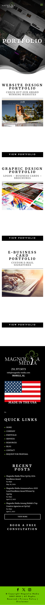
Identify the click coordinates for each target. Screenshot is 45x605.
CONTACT (10, 450)
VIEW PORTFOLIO (22, 155)
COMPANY (10, 431)
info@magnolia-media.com (18, 373)
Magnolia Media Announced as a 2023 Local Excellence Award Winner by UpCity (22, 491)
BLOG (8, 446)
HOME (9, 427)
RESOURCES (11, 442)
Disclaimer (22, 602)
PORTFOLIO (11, 435)
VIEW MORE (22, 517)
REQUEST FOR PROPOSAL (17, 454)
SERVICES (10, 439)
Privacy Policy (28, 599)
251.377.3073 (18, 369)
